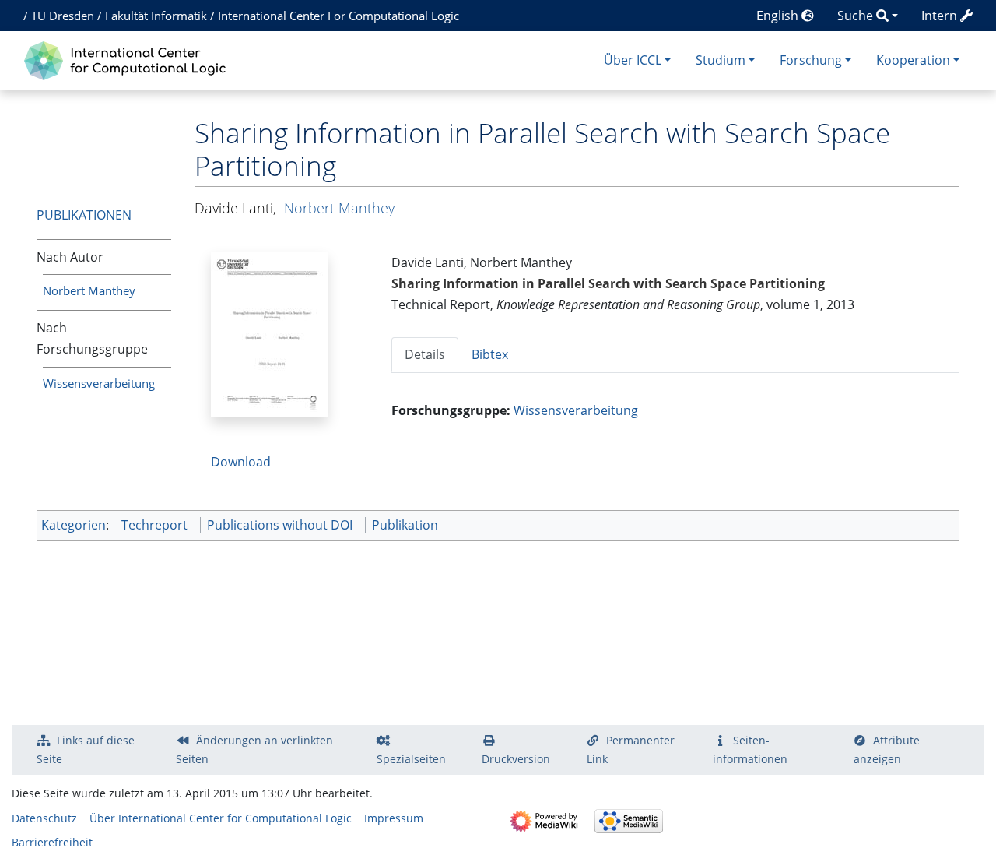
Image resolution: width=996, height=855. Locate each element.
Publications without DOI (279, 524)
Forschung (811, 60)
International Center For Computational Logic (338, 15)
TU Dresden (62, 15)
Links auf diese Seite (86, 749)
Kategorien (73, 524)
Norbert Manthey (89, 290)
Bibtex (490, 354)
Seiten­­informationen (750, 749)
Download (241, 461)
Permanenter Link (631, 749)
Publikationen (84, 214)
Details (425, 354)
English (778, 15)
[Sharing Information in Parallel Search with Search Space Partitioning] (269, 333)
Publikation (405, 524)
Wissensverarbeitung (99, 383)
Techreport (154, 524)
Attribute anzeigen (887, 749)
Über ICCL (632, 60)
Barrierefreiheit (52, 842)
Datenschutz (44, 818)
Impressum (393, 818)
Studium (720, 60)
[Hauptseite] (128, 58)
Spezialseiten (411, 758)
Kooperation (913, 60)
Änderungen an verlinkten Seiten (254, 749)
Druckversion (516, 758)
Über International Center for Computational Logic (220, 818)
